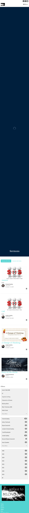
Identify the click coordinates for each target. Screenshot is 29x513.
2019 (14, 474)
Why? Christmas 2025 (7, 407)
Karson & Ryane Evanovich (14, 439)
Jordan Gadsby (14, 435)
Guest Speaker (14, 442)
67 (2, 393)
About (2, 506)
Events (2, 507)
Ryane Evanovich (14, 425)
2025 (14, 454)
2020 (14, 471)
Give (2, 511)
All (2, 477)
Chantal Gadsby (14, 418)
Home (2, 504)
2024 (14, 457)
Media (2, 509)
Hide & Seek (5, 410)
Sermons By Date (6, 261)
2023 (14, 461)
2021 (14, 467)
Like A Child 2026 (6, 390)
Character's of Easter (7, 400)
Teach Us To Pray (6, 397)
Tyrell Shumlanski (14, 432)
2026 (14, 450)
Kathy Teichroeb (14, 422)
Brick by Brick (5, 403)
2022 (14, 464)
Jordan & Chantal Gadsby (14, 429)
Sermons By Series (16, 261)
